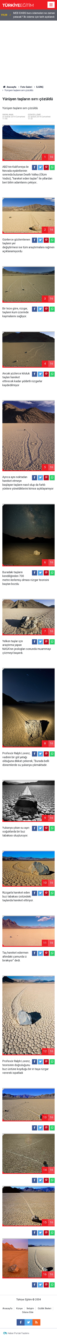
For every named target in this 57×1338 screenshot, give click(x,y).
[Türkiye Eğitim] (17, 4)
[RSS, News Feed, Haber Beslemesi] (36, 1322)
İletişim (30, 1308)
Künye (19, 1308)
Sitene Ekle (27, 1312)
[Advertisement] (28, 50)
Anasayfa (7, 1308)
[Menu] (51, 5)
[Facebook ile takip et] (21, 1322)
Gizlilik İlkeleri (44, 1308)
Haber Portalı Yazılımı (18, 1333)
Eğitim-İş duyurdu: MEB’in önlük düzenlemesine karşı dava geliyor (31, 15)
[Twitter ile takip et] (28, 1322)
